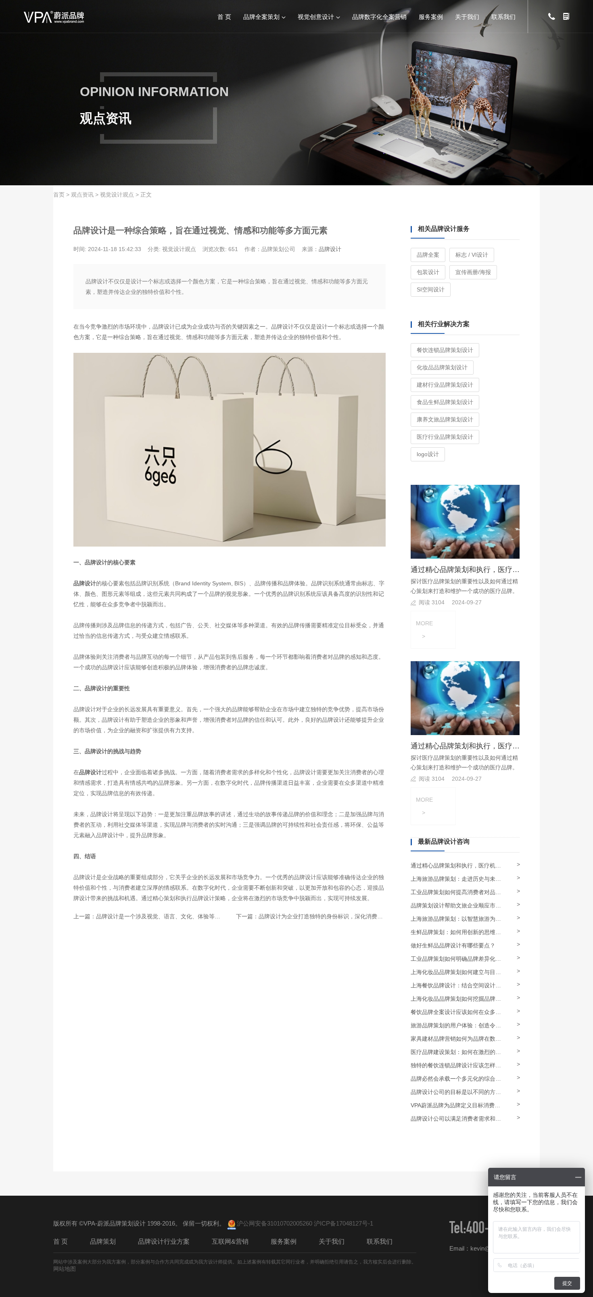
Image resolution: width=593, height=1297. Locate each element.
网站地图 (64, 1269)
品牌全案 (428, 254)
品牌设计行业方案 (164, 1241)
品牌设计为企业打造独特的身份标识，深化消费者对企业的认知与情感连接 (352, 916)
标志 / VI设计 (471, 254)
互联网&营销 (230, 1241)
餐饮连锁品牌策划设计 (445, 350)
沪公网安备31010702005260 (274, 1223)
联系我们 (503, 16)
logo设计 (428, 454)
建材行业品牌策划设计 (445, 384)
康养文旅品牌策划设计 (445, 419)
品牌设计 (330, 249)
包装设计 (428, 272)
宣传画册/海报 (473, 272)
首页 (59, 194)
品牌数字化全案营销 (379, 16)
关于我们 (467, 16)
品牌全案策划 (261, 16)
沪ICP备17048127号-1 (343, 1223)
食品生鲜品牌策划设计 (445, 402)
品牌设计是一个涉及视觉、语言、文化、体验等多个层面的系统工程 (180, 916)
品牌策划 (103, 1241)
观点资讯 (82, 194)
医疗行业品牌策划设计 (445, 437)
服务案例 (431, 16)
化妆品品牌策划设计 (442, 367)
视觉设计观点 (117, 194)
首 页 (224, 16)
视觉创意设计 (316, 16)
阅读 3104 (432, 602)
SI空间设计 (431, 289)
